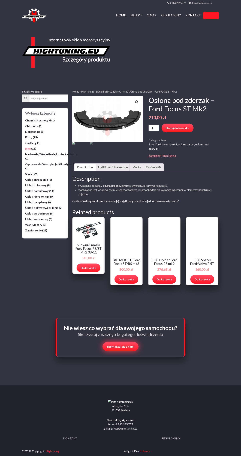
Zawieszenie (33, 230)
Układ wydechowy (37, 213)
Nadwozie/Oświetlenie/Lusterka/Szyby (51, 154)
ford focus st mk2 (166, 144)
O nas (151, 15)
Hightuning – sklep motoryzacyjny (100, 91)
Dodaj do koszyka (177, 128)
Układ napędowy (36, 202)
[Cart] (214, 15)
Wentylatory (33, 224)
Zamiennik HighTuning (162, 155)
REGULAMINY (170, 438)
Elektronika (32, 131)
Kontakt (193, 15)
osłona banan (186, 144)
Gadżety (31, 143)
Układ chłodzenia (36, 179)
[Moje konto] (207, 15)
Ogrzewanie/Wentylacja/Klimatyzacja (50, 164)
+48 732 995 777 (178, 3)
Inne (28, 148)
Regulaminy (171, 15)
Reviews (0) (153, 167)
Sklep (135, 15)
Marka (136, 167)
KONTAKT (70, 438)
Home (121, 15)
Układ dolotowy (36, 185)
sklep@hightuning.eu (201, 3)
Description (85, 167)
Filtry (28, 137)
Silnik (28, 174)
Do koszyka (88, 268)
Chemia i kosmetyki (38, 120)
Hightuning (52, 451)
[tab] (85, 167)
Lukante (145, 451)
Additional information (113, 167)
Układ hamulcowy (37, 190)
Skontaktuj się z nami (120, 346)
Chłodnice (31, 126)
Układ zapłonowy (36, 219)
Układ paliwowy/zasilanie (41, 207)
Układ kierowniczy (37, 196)
